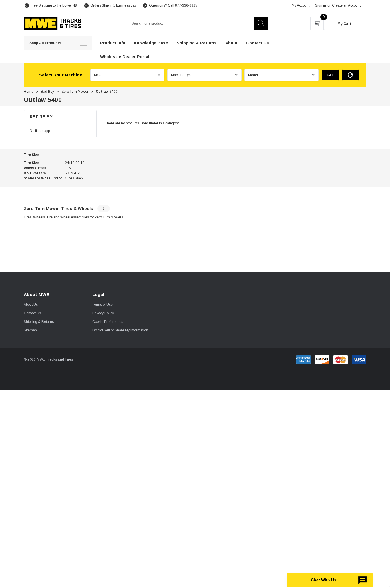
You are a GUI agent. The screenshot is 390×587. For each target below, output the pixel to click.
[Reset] (350, 75)
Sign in (320, 5)
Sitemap (30, 330)
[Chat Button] (330, 580)
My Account (300, 5)
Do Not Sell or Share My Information (120, 330)
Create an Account (346, 5)
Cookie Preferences (107, 322)
